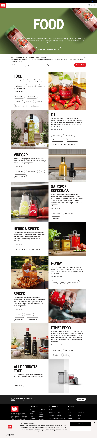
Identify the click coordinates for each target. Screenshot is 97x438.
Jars (42, 171)
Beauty (70, 409)
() (93, 1)
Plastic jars (29, 101)
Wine (79, 418)
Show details (23, 435)
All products (18, 385)
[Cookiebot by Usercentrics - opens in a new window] (9, 435)
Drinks (69, 415)
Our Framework (53, 409)
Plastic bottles (32, 97)
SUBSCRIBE (81, 399)
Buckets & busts (20, 106)
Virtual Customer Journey (41, 414)
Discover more (18, 91)
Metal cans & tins (58, 140)
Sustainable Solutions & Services (57, 418)
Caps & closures (34, 106)
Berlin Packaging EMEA (32, 411)
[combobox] (18, 65)
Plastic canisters (72, 140)
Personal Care (81, 412)
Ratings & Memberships (55, 415)
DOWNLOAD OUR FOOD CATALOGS (48, 49)
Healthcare (80, 409)
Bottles (24, 249)
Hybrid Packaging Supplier (32, 418)
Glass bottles (19, 97)
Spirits (79, 415)
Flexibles (70, 418)
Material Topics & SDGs (54, 412)
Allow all (80, 424)
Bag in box (56, 144)
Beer (69, 412)
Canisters (40, 101)
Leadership (41, 419)
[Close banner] (94, 422)
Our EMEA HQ (42, 409)
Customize (80, 428)
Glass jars (18, 101)
